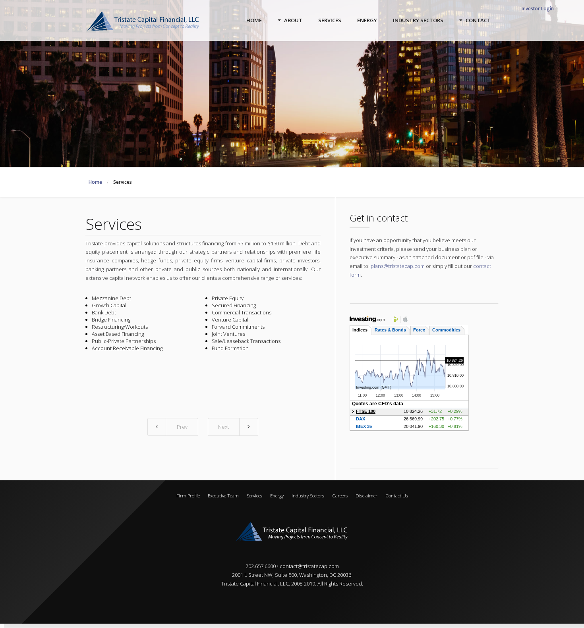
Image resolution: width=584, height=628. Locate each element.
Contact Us (396, 495)
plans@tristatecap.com (398, 266)
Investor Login (538, 8)
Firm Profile (188, 495)
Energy (277, 495)
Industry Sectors (308, 495)
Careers (340, 495)
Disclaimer (366, 495)
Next (223, 426)
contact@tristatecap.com (309, 566)
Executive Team (223, 495)
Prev (182, 426)
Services (254, 495)
